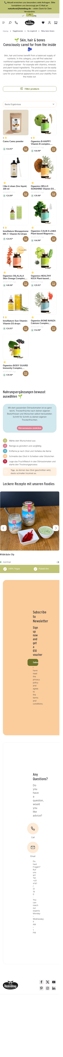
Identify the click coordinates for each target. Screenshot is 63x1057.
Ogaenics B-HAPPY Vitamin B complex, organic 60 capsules (41, 143)
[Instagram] (47, 988)
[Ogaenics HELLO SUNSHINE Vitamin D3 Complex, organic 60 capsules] (43, 167)
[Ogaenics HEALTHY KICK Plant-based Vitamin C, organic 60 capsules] (43, 257)
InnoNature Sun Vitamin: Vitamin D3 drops (15, 322)
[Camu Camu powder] (15, 122)
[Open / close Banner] (29, 13)
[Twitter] (47, 982)
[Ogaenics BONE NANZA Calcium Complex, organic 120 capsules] (43, 302)
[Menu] (3, 23)
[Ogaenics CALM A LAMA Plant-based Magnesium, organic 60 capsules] (43, 212)
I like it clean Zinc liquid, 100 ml (15, 187)
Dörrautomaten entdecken (29, 428)
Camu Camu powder (13, 141)
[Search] (10, 23)
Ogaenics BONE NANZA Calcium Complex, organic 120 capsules (43, 322)
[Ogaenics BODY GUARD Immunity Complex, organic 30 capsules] (15, 346)
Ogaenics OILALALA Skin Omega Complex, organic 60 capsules (14, 277)
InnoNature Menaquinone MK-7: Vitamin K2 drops (15, 232)
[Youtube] (54, 982)
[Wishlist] (43, 23)
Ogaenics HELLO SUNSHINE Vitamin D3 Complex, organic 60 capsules (42, 187)
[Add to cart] (54, 149)
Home (5, 31)
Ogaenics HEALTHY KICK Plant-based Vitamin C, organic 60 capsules (41, 277)
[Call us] (16, 23)
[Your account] (49, 23)
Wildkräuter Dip (7, 554)
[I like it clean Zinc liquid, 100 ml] (15, 167)
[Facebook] (41, 982)
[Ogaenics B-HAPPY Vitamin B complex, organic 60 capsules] (43, 122)
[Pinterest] (41, 988)
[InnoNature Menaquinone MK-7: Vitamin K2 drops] (15, 212)
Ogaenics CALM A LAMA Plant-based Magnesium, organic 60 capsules (43, 232)
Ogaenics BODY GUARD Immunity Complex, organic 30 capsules (15, 367)
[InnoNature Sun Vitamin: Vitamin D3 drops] (15, 302)
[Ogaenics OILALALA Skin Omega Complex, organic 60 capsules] (15, 257)
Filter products (31, 89)
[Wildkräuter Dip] (29, 521)
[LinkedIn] (54, 988)
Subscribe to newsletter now (35, 662)
